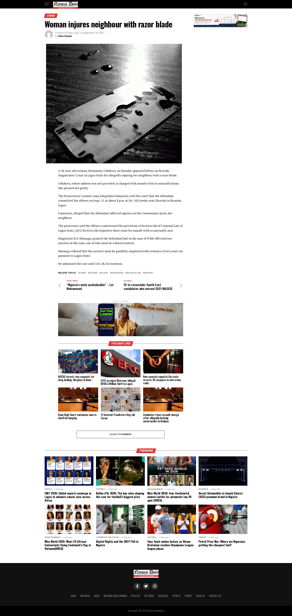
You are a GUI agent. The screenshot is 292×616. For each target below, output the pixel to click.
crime (82, 273)
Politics (135, 596)
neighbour (117, 273)
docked (93, 273)
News (97, 596)
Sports (176, 596)
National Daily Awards (115, 596)
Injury (104, 273)
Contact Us (215, 596)
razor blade (134, 273)
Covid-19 (200, 596)
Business (85, 596)
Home (73, 596)
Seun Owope (65, 36)
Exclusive (163, 596)
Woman (148, 273)
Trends (188, 596)
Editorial (149, 596)
